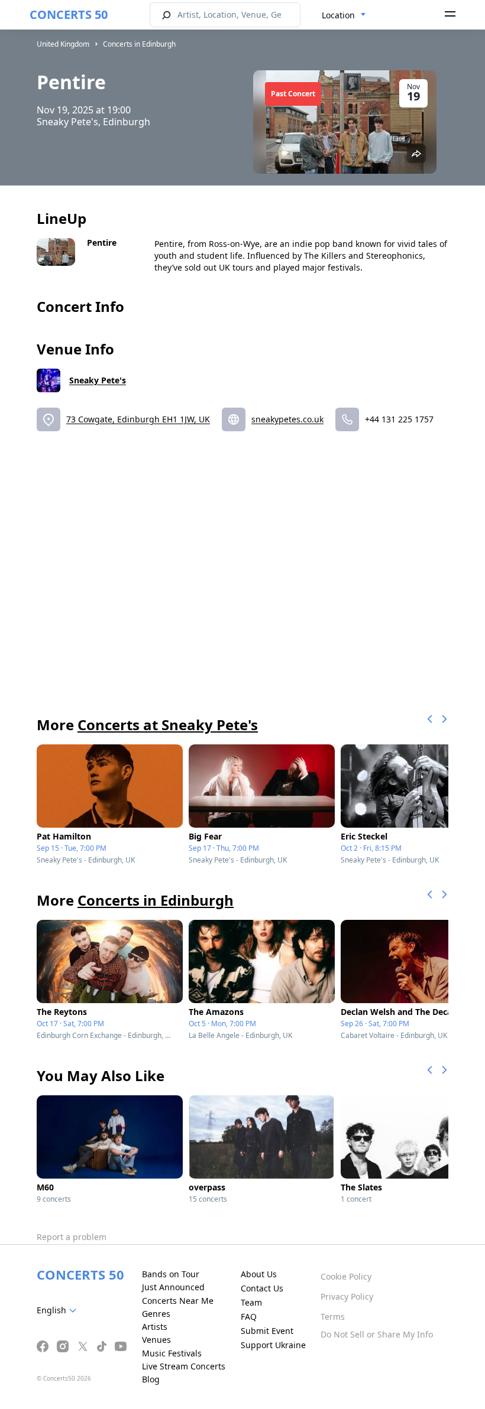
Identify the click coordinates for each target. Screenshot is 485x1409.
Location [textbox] (338, 15)
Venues (156, 1339)
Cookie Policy (346, 1276)
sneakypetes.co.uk (287, 419)
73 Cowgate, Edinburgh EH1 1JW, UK (138, 419)
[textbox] (59, 1310)
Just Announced (173, 1287)
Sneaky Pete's (97, 380)
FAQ (249, 1316)
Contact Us (262, 1288)
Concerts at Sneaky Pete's (167, 724)
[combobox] (344, 15)
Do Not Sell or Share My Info (377, 1334)
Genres (156, 1313)
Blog (151, 1379)
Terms (333, 1316)
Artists (154, 1326)
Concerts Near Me (178, 1300)
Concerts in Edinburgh (139, 44)
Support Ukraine (273, 1345)
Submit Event (267, 1330)
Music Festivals (172, 1353)
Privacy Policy (347, 1296)
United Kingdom (63, 44)
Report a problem (71, 1236)
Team (251, 1302)
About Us (259, 1274)
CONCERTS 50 (69, 14)
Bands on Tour (170, 1274)
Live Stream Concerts (183, 1366)
